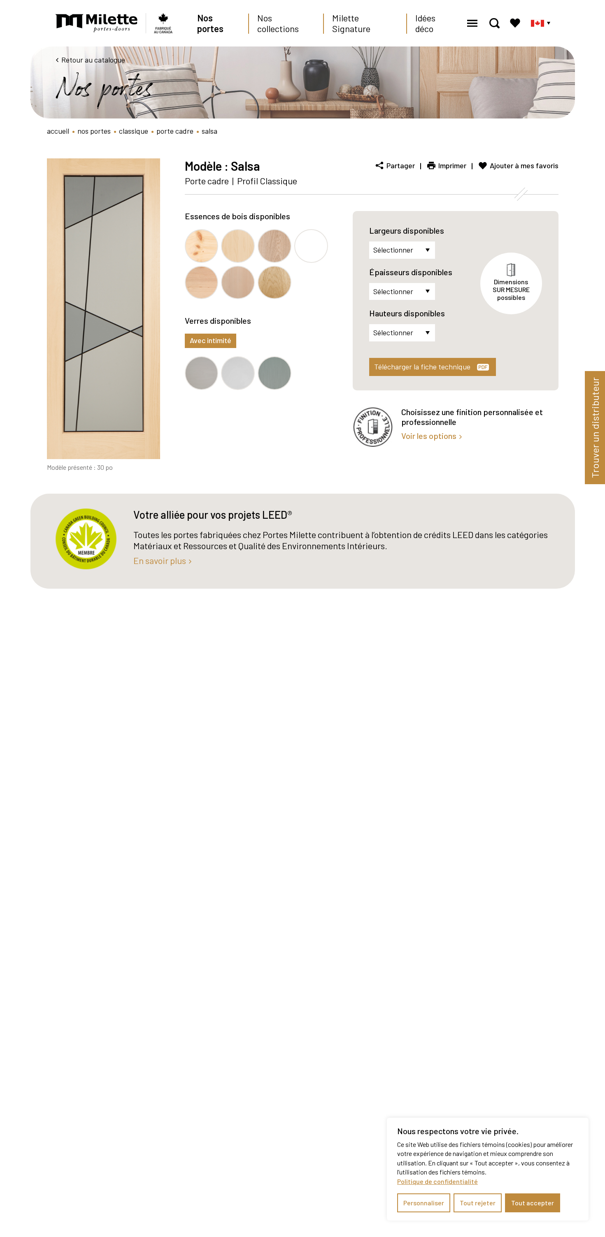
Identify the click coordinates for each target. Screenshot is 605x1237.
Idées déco (425, 23)
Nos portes (210, 23)
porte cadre (174, 130)
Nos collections (278, 23)
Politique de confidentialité (437, 1181)
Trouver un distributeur (595, 427)
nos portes (94, 130)
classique (133, 130)
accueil (58, 130)
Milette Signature (351, 23)
